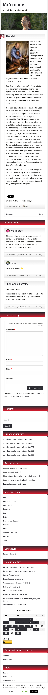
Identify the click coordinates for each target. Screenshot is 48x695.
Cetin (5, 513)
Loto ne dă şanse (19, 484)
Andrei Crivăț (8, 505)
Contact (6, 656)
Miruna (5, 529)
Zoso (5, 541)
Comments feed (9, 681)
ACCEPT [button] (34, 691)
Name (9, 359)
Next (41, 214)
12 (36, 623)
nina (13, 263)
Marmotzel (17, 230)
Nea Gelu (11, 36)
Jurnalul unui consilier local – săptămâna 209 (20, 439)
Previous (9, 214)
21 (6, 630)
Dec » (10, 639)
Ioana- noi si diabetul (11, 521)
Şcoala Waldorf (15, 472)
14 (6, 626)
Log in (5, 673)
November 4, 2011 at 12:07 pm (19, 255)
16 (18, 626)
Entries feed (7, 677)
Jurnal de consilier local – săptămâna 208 (18, 443)
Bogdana (6, 509)
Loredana (6, 525)
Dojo (5, 517)
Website (9, 378)
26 (36, 630)
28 (6, 633)
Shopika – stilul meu (10, 533)
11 (30, 623)
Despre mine (8, 660)
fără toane (13, 4)
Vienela (6, 537)
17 (24, 626)
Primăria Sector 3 (9, 554)
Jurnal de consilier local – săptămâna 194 (24, 476)
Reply (40, 255)
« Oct (5, 639)
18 (30, 626)
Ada (4, 497)
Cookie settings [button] (22, 691)
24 (24, 630)
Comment (10, 330)
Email (9, 369)
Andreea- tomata (9, 501)
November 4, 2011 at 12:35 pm (19, 276)
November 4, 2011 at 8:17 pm (19, 307)
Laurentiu (7, 484)
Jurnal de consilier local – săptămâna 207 (18, 447)
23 (18, 630)
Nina (26, 206)
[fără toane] (24, 22)
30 (18, 633)
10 (24, 623)
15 (12, 626)
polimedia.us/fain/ (17, 283)
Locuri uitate (22, 468)
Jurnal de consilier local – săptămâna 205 (18, 455)
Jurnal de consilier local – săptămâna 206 (18, 451)
